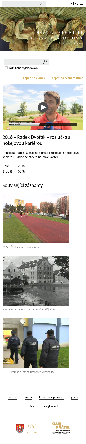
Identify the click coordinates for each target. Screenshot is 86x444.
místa (31, 406)
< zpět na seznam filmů (67, 78)
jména (74, 397)
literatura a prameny (51, 397)
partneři (12, 397)
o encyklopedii (50, 406)
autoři (28, 397)
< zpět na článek (33, 78)
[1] (45, 62)
